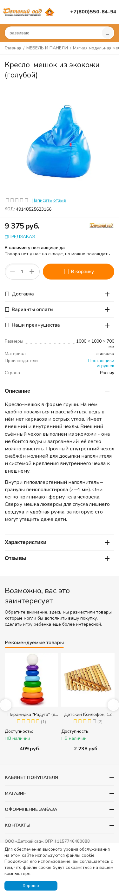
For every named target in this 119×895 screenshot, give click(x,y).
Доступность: (19, 731)
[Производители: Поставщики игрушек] (101, 225)
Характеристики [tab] (25, 542)
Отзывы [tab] (16, 558)
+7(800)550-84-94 (93, 11)
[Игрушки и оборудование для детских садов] (29, 12)
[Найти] (107, 33)
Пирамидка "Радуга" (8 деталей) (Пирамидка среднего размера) (31, 714)
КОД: (10, 209)
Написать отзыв (49, 200)
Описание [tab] (17, 391)
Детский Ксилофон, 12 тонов (88, 714)
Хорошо (31, 886)
